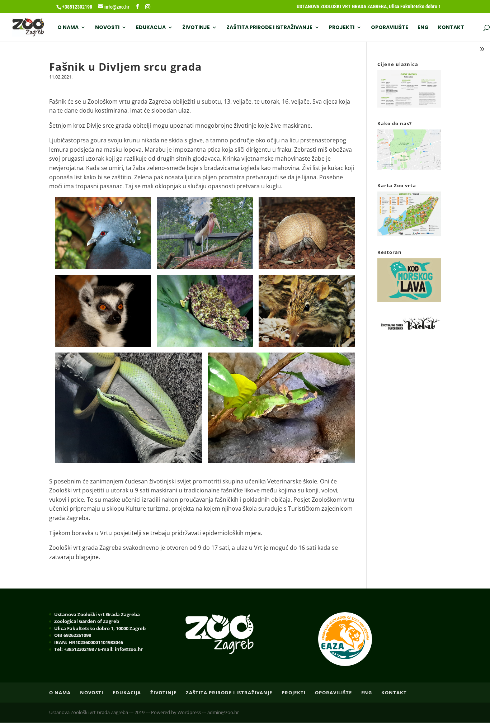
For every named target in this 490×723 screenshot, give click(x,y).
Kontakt (451, 28)
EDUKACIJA (151, 28)
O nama (68, 28)
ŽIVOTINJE (196, 28)
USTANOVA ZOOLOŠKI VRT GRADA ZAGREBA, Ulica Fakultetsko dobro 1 (369, 6)
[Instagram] (147, 6)
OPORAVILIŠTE (389, 28)
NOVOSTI (107, 28)
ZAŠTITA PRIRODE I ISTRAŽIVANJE (269, 28)
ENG (423, 28)
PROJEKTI (341, 28)
